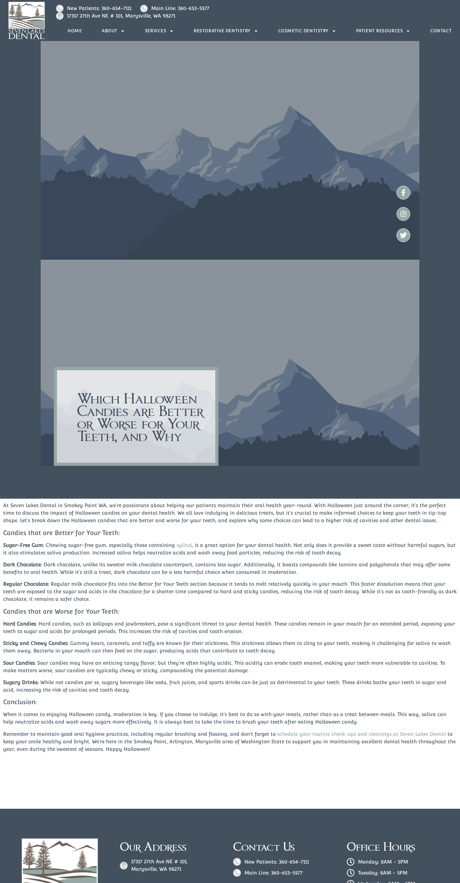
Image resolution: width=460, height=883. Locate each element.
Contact (441, 30)
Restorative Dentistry (222, 30)
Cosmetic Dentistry (303, 30)
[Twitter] (403, 235)
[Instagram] (403, 214)
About (109, 30)
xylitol (184, 545)
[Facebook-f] (403, 193)
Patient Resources (379, 30)
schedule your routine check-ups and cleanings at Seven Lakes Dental (361, 734)
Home (75, 30)
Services (155, 30)
